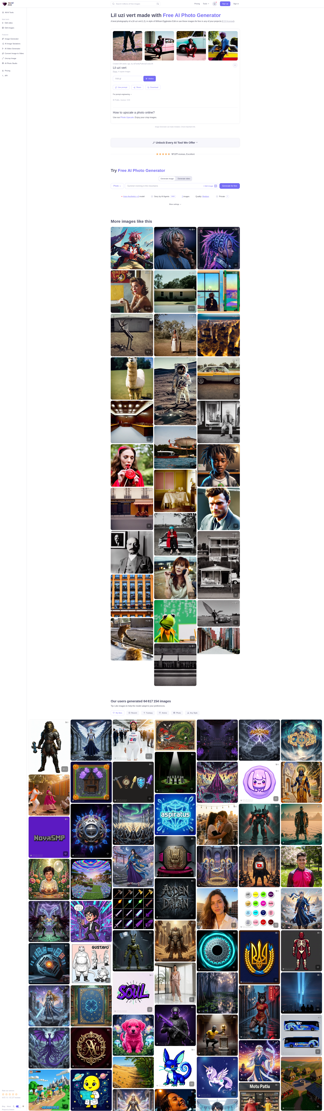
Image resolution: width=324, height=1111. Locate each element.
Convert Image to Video (14, 53)
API (6, 76)
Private (222, 196)
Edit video (9, 23)
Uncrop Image (10, 58)
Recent (134, 713)
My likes (118, 713)
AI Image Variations (12, 44)
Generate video (184, 179)
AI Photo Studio (11, 63)
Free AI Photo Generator (192, 15)
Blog (3, 1106)
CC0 (128, 100)
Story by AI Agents (161, 196)
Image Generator (12, 39)
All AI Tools (9, 12)
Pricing (197, 4)
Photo (115, 72)
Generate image (167, 179)
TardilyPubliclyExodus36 (144, 64)
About (9, 1106)
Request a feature (8, 1109)
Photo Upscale (127, 117)
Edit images (9, 28)
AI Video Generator (12, 49)
